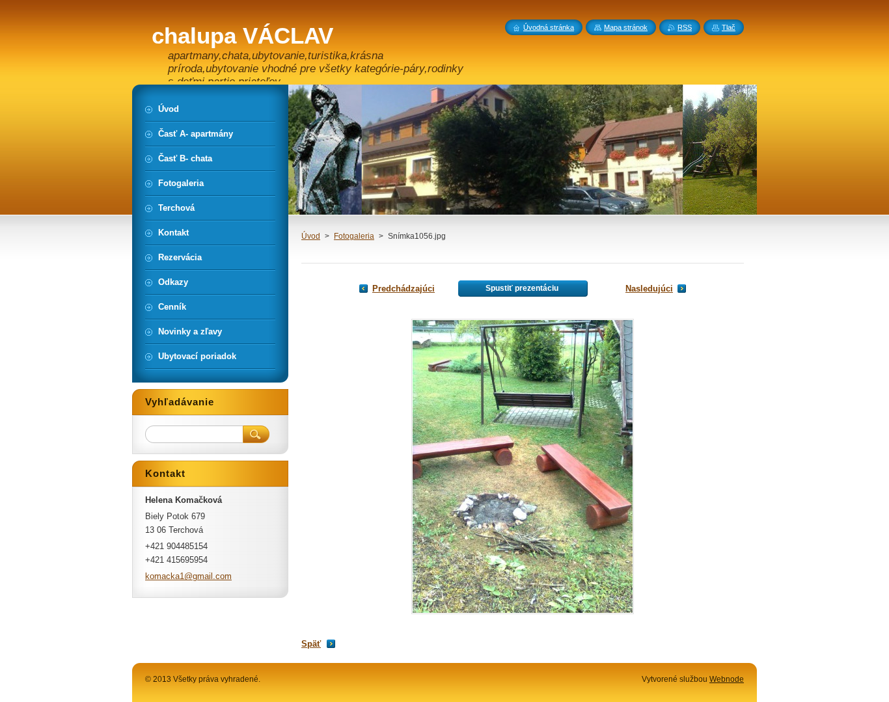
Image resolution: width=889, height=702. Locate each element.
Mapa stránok (626, 27)
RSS (684, 27)
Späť (311, 644)
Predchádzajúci (403, 288)
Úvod (310, 236)
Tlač (728, 27)
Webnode (726, 679)
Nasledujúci (649, 288)
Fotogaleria (354, 236)
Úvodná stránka (548, 27)
